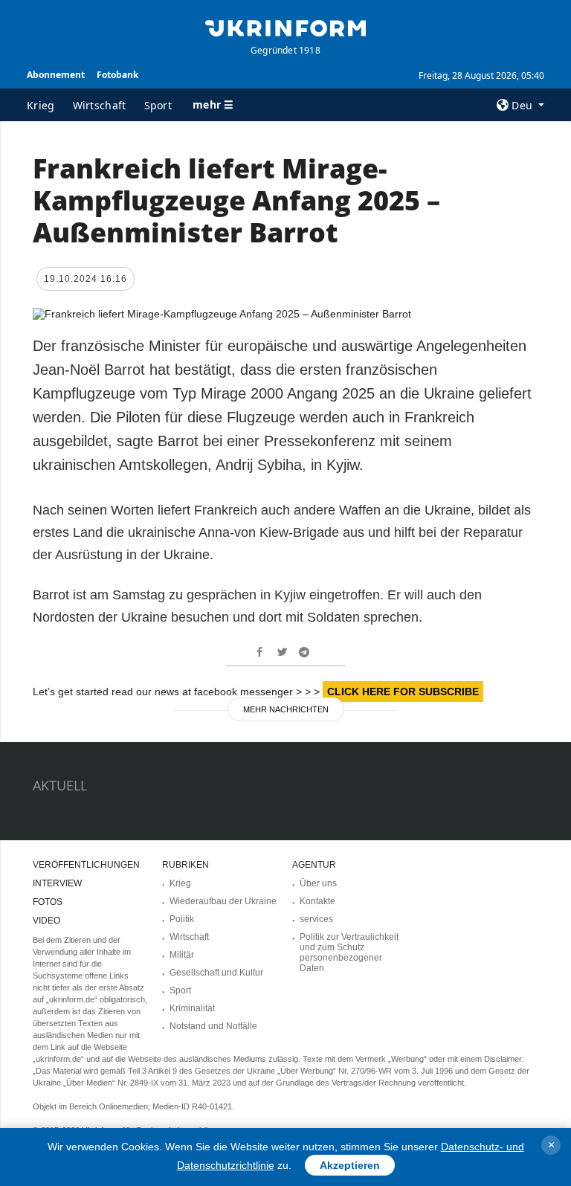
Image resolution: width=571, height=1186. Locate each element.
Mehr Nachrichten (286, 709)
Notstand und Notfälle (213, 1026)
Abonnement (56, 74)
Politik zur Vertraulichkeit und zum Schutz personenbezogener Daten (349, 952)
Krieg (41, 105)
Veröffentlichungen (86, 865)
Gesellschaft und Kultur (216, 972)
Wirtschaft (99, 105)
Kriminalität (192, 1008)
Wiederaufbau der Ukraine (223, 901)
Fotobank (117, 74)
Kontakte (317, 901)
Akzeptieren (350, 1165)
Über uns (318, 883)
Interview (57, 883)
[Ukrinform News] (285, 27)
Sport (158, 105)
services (316, 919)
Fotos (47, 902)
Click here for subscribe (403, 691)
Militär (182, 955)
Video (46, 920)
